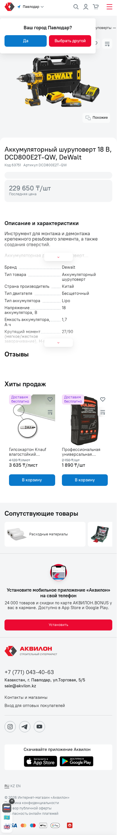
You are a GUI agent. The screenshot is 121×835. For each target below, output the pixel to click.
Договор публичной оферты (28, 808)
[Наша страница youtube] (39, 726)
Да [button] (25, 40)
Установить (58, 625)
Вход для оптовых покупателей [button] (35, 705)
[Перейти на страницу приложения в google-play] (76, 762)
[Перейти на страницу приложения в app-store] (40, 762)
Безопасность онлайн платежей (32, 814)
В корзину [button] (32, 479)
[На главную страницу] (32, 651)
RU (7, 786)
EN (18, 786)
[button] (107, 44)
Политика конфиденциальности (32, 803)
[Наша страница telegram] (24, 726)
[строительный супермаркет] (10, 7)
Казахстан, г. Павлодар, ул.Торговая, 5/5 (45, 680)
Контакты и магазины (26, 697)
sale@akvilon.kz (20, 686)
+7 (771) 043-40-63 (29, 672)
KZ (12, 786)
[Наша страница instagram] (10, 726)
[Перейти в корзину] (96, 7)
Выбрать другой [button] (70, 40)
